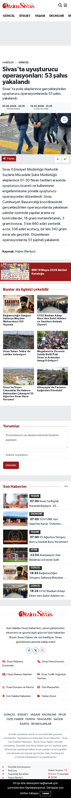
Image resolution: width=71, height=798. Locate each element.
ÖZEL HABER (14, 719)
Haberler (8, 62)
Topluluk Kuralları (18, 774)
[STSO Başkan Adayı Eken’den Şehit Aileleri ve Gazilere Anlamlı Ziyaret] (52, 304)
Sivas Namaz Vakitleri (19, 674)
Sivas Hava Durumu (53, 661)
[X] (36, 650)
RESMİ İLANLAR (41, 723)
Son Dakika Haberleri (18, 696)
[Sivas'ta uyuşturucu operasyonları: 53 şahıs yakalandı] (35, 133)
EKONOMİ (56, 16)
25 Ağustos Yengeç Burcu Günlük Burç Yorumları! (48, 540)
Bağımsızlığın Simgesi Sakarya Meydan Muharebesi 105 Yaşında (46, 576)
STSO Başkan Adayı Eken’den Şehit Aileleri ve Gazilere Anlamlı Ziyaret (47, 593)
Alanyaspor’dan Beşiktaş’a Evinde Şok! (45, 557)
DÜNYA (30, 719)
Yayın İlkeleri (15, 778)
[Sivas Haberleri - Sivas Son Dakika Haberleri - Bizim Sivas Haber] (18, 6)
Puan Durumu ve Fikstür (20, 687)
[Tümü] (66, 486)
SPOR (34, 550)
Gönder (11, 465)
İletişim (12, 771)
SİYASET (25, 16)
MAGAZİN (44, 719)
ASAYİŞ (24, 723)
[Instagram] (42, 650)
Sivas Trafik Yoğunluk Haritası (51, 676)
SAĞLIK (58, 719)
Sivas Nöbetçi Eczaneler (12, 663)
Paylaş (11, 158)
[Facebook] (29, 650)
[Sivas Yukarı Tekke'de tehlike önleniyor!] (18, 339)
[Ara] (60, 5)
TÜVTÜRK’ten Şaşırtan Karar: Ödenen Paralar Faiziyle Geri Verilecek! (45, 522)
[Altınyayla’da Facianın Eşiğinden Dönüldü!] (52, 375)
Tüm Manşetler (50, 687)
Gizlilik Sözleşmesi (19, 767)
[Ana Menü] (65, 5)
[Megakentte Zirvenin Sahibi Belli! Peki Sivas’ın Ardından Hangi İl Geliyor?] (52, 339)
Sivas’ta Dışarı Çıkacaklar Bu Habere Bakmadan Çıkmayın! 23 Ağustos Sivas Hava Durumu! (18, 393)
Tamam (45, 794)
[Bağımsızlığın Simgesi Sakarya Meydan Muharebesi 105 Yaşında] (18, 304)
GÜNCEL (9, 16)
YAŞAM (40, 16)
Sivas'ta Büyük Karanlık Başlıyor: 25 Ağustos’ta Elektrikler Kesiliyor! (44, 504)
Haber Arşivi (49, 696)
